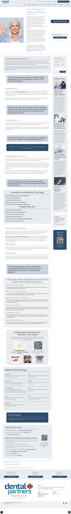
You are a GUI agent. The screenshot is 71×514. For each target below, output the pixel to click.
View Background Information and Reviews (19, 451)
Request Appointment (35, 476)
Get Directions (11, 476)
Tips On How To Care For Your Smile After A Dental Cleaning (59, 92)
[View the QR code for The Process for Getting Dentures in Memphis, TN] (38, 349)
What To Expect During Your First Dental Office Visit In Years (60, 156)
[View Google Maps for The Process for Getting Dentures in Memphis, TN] (20, 350)
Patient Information (35, 4)
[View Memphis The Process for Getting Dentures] (12, 42)
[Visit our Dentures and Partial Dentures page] (15, 362)
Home (25, 4)
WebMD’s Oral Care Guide (13, 434)
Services (42, 4)
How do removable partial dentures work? (14, 216)
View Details (15, 453)
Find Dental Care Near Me (59, 224)
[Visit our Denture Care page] (39, 362)
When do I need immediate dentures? (13, 197)
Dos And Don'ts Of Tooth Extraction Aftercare (59, 188)
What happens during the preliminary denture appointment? (17, 195)
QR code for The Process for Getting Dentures (12, 464)
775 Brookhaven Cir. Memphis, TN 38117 (47, 1)
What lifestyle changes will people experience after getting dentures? (19, 218)
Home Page (26, 432)
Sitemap (9, 503)
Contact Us (67, 4)
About (29, 4)
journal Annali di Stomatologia (21, 91)
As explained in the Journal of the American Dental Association (16, 236)
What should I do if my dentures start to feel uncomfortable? (17, 204)
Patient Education (48, 4)
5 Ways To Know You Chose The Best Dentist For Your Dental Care (59, 125)
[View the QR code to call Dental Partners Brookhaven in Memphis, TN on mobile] (60, 243)
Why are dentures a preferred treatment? (14, 210)
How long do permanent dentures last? (13, 200)
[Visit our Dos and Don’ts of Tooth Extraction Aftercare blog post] (60, 184)
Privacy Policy (5, 503)
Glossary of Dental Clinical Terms (25, 430)
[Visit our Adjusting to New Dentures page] (27, 362)
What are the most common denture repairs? (14, 220)
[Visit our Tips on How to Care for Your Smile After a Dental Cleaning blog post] (60, 88)
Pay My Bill (61, 4)
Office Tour (55, 4)
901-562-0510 (11, 419)
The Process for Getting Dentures (14, 462)
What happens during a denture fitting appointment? (16, 202)
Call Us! (64, 1)
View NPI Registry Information (30, 449)
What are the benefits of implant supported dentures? (16, 212)
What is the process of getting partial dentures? (15, 214)
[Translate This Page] (69, 512)
